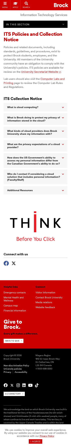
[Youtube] (30, 385)
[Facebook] (6, 263)
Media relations (44, 302)
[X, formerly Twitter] (13, 263)
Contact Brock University (49, 297)
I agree (36, 441)
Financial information (15, 310)
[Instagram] (18, 385)
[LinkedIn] (24, 385)
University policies (13, 368)
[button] (36, 107)
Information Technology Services (43, 15)
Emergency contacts (15, 292)
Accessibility (21, 372)
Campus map (11, 305)
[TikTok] (36, 385)
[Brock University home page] (61, 5)
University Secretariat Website (39, 71)
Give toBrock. (13, 324)
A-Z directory (13, 394)
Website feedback (45, 307)
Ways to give (12, 341)
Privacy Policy (47, 436)
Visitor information (45, 292)
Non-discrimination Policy (16, 365)
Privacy (7, 372)
